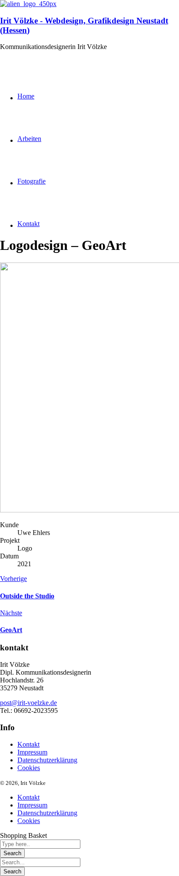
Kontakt (28, 744)
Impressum (32, 752)
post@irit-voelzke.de (28, 702)
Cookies (28, 767)
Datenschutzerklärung (47, 760)
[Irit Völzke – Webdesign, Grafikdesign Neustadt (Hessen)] (28, 3)
